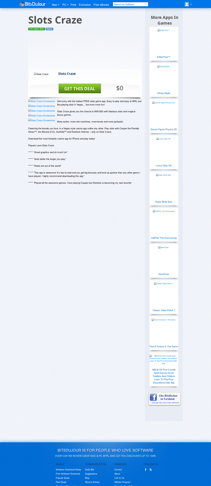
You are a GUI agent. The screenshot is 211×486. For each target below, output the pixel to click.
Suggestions (91, 473)
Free (73, 4)
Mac (54, 4)
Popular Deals (63, 477)
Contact (118, 469)
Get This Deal (79, 89)
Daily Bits (89, 469)
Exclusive (85, 4)
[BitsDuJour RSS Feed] (151, 470)
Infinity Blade (163, 93)
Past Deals (61, 482)
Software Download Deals (68, 469)
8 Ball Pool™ (163, 56)
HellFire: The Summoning (164, 237)
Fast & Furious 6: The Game (164, 346)
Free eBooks (101, 4)
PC (64, 4)
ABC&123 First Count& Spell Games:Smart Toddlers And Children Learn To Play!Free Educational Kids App (163, 376)
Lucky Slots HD (164, 165)
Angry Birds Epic (163, 201)
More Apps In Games (164, 20)
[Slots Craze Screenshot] (41, 101)
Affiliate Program (122, 482)
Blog (87, 477)
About (117, 473)
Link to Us (119, 477)
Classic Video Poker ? (164, 310)
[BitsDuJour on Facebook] (146, 470)
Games (49, 29)
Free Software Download (68, 473)
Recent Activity (92, 482)
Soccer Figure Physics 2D (163, 129)
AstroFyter (163, 274)
